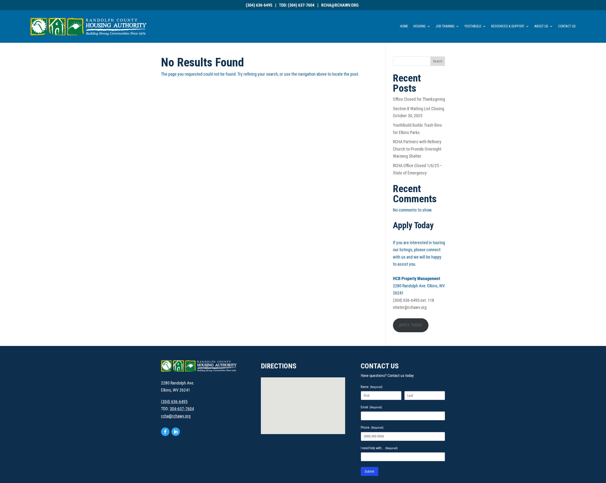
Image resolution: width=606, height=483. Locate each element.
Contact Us (567, 26)
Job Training (445, 26)
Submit (369, 471)
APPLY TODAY (410, 325)
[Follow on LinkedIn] (175, 431)
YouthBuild (472, 26)
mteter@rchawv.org (410, 307)
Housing (419, 26)
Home (404, 26)
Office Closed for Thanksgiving (419, 99)
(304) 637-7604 (301, 5)
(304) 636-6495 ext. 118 (413, 300)
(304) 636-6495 (259, 5)
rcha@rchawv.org (340, 5)
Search (437, 61)
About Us (541, 26)
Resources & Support (507, 26)
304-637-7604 (182, 408)
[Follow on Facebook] (165, 431)
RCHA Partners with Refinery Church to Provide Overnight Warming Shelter (417, 149)
